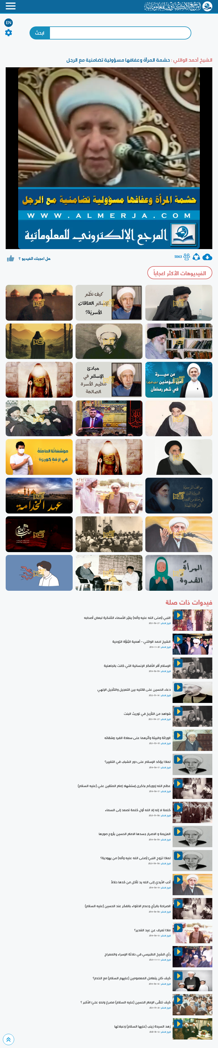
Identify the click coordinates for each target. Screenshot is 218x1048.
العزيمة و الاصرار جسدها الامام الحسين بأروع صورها (135, 834)
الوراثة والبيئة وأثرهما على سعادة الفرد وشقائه (137, 738)
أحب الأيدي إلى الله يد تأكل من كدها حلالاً (141, 882)
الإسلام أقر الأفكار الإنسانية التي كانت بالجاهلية (137, 666)
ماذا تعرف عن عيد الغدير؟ (152, 930)
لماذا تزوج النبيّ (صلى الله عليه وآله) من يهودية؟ (135, 858)
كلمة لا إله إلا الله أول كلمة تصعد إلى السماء (138, 810)
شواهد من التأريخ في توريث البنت (147, 714)
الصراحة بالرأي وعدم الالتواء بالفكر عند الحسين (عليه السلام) (128, 906)
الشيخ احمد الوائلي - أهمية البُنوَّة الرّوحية (141, 641)
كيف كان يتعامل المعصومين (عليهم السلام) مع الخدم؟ (132, 978)
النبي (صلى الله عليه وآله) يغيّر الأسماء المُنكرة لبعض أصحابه (127, 618)
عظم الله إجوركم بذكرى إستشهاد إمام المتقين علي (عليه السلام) (124, 786)
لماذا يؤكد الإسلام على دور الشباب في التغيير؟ (138, 762)
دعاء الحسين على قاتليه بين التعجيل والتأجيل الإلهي (134, 689)
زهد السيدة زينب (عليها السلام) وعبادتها (142, 1026)
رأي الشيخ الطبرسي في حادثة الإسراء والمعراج (137, 954)
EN (8, 23)
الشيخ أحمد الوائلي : (191, 59)
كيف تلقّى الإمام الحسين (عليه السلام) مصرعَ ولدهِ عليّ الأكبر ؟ (126, 1002)
